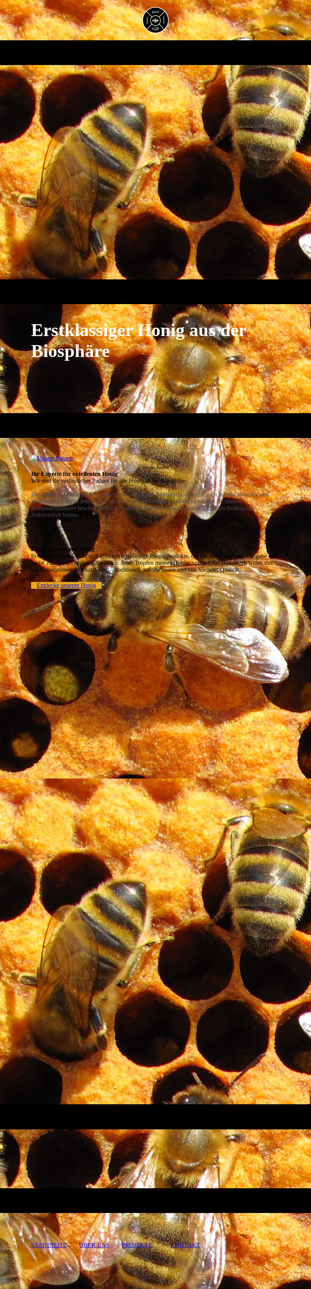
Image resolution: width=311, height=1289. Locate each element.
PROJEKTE (137, 1245)
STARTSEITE (49, 1245)
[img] (156, 20)
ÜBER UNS (94, 1245)
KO (185, 1245)
